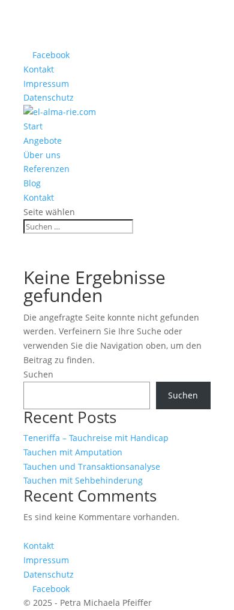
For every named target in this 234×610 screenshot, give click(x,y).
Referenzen (46, 168)
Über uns (42, 155)
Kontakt (38, 69)
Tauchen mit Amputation (72, 452)
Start (33, 126)
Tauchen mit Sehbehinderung (83, 480)
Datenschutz (48, 97)
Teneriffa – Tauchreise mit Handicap (96, 437)
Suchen (38, 374)
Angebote (42, 140)
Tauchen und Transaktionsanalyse (91, 466)
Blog (32, 183)
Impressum (46, 83)
